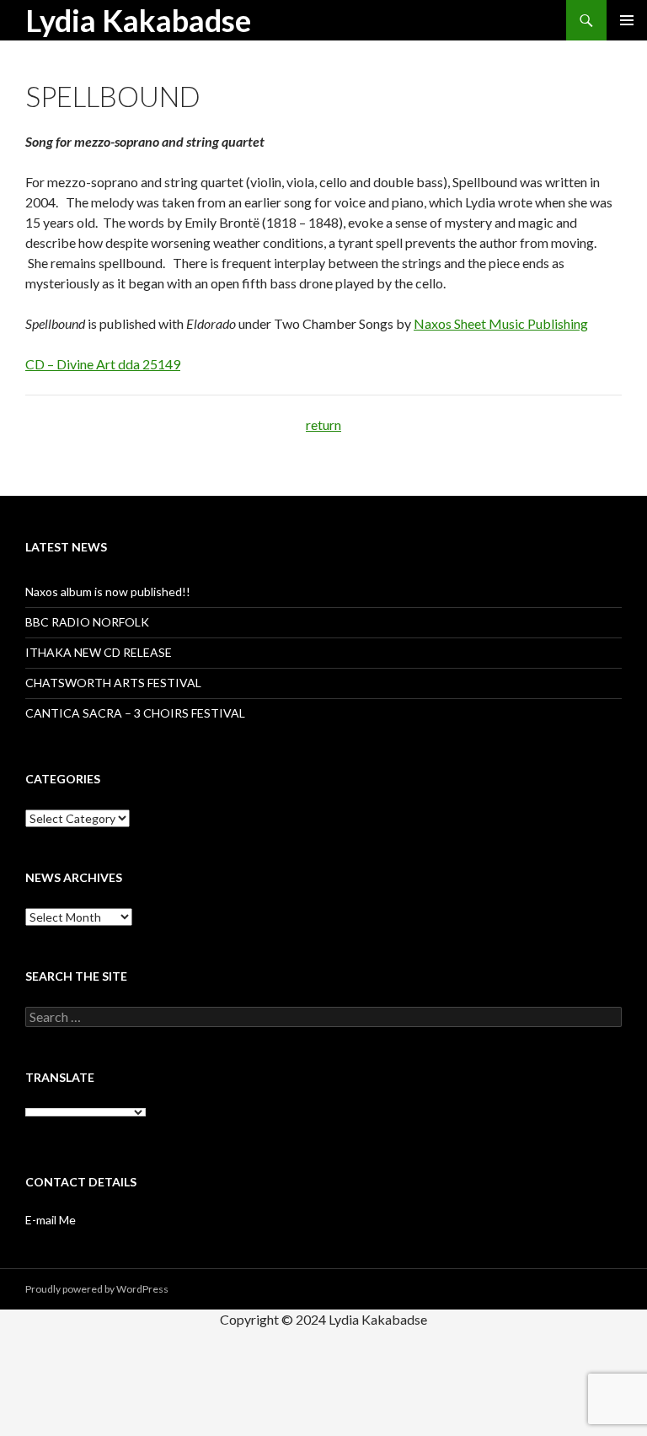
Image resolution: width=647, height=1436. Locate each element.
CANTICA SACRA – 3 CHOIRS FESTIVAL (135, 713)
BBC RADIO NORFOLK (87, 622)
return (323, 425)
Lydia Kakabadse (138, 20)
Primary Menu (627, 20)
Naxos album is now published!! (107, 591)
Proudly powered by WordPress (96, 1289)
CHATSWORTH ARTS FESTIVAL (113, 682)
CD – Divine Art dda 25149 (102, 364)
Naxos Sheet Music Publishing (501, 323)
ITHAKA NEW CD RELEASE (98, 652)
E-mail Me (50, 1220)
